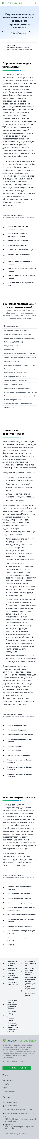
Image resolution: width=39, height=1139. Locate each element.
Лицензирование (8, 1091)
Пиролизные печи (22, 32)
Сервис (5, 1087)
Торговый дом (7, 1080)
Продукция (12, 32)
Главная (4, 32)
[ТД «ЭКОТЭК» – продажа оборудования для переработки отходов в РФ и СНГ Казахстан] (12, 3)
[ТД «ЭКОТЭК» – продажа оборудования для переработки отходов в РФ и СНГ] (19, 1040)
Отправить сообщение (16, 1068)
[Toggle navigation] (35, 3)
